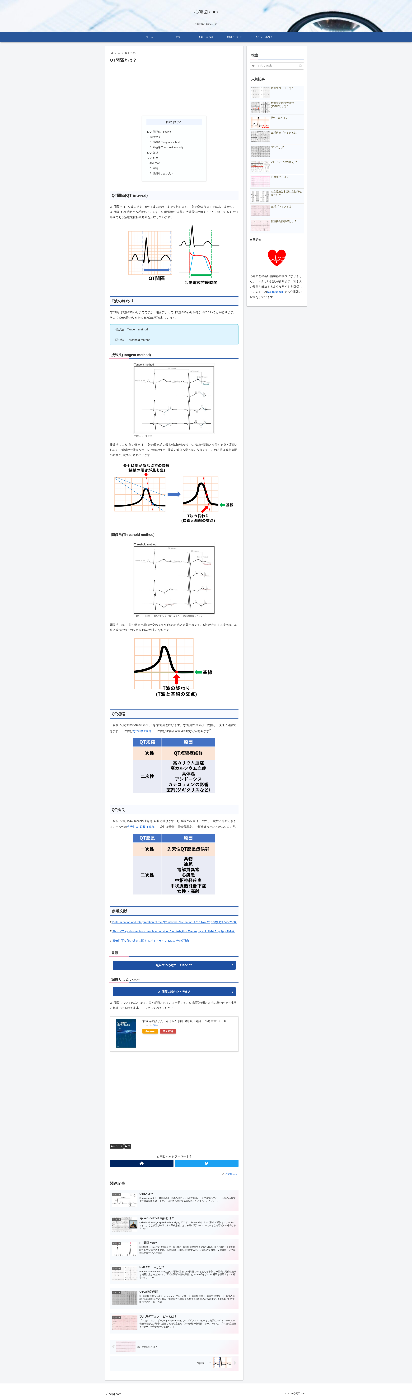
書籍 (155, 168)
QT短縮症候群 (142, 731)
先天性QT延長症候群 (140, 826)
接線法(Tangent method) (166, 142)
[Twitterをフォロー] (207, 1163)
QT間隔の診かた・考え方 (174, 991)
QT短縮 (154, 152)
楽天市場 (168, 1031)
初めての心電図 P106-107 (174, 965)
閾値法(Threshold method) (168, 147)
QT (128, 1146)
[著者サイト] (141, 1163)
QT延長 (154, 157)
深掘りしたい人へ (163, 173)
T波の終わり (157, 136)
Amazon (150, 1031)
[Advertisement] (174, 89)
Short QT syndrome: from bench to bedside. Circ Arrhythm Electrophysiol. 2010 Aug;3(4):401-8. (173, 931)
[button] (300, 66)
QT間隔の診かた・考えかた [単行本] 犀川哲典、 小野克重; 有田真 (184, 1021)
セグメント (117, 1146)
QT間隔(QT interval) (161, 131)
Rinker (155, 1025)
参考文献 (155, 163)
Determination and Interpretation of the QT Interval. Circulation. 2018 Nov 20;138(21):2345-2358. (174, 922)
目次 (169, 122)
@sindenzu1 (275, 291)
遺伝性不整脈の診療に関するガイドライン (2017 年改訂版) (150, 940)
